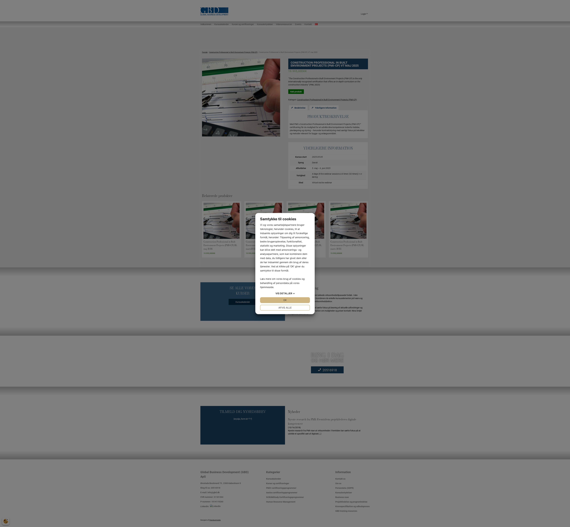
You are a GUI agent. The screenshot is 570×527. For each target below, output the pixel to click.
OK (285, 300)
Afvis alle (285, 307)
